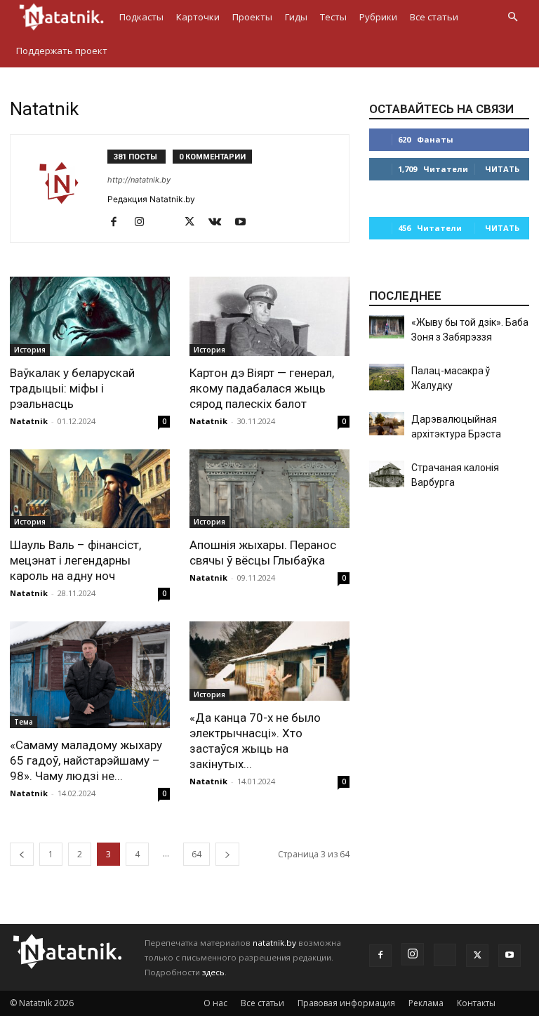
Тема (23, 722)
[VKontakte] (220, 222)
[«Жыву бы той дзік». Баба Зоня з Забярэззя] (386, 326)
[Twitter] (194, 222)
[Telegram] (169, 222)
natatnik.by (274, 942)
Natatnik (29, 421)
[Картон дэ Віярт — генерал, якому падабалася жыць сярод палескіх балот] (269, 316)
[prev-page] (22, 854)
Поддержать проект (61, 50)
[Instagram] (144, 222)
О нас (215, 1003)
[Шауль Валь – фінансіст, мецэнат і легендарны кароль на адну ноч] (90, 489)
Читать (502, 169)
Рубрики (378, 17)
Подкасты (141, 17)
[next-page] (227, 854)
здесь (213, 972)
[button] (512, 17)
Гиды (296, 17)
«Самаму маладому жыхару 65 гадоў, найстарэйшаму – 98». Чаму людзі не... (86, 760)
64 (196, 854)
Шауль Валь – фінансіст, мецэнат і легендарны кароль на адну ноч (75, 560)
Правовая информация (346, 1003)
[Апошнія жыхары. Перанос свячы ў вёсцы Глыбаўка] (269, 489)
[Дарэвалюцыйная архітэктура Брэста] (386, 423)
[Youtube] (245, 222)
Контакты (476, 1003)
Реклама (426, 1003)
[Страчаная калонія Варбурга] (386, 474)
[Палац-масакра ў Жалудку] (386, 377)
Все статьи (434, 17)
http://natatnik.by (139, 180)
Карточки (198, 17)
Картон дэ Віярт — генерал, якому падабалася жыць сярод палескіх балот (261, 388)
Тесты (333, 17)
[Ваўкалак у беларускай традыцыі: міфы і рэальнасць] (90, 316)
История (30, 350)
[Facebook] (119, 222)
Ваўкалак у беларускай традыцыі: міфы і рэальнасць (72, 388)
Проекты (252, 17)
